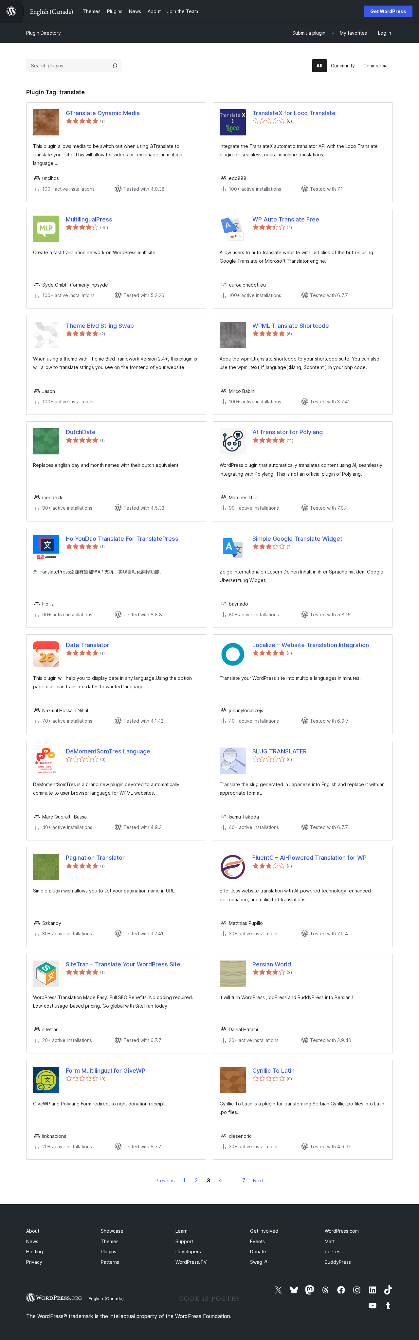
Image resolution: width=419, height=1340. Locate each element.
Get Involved (264, 1231)
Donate (258, 1251)
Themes (109, 1241)
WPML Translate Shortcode (290, 325)
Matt (330, 1241)
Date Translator (87, 645)
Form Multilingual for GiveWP (105, 1070)
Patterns (110, 1262)
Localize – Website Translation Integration (310, 645)
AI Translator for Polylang (287, 432)
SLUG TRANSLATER (279, 751)
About (32, 1231)
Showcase (112, 1231)
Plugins (108, 1251)
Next (258, 1180)
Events (257, 1241)
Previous (165, 1180)
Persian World (271, 964)
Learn (181, 1231)
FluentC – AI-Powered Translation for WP (309, 857)
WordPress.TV (191, 1262)
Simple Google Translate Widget (297, 538)
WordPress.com (342, 1231)
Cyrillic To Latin (273, 1070)
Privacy (34, 1262)
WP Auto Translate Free (285, 219)
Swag (259, 1262)
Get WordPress (388, 11)
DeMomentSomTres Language (108, 751)
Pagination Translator (95, 857)
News (32, 1241)
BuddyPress (338, 1262)
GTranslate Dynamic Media (103, 113)
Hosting (34, 1251)
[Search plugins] (114, 65)
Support (184, 1241)
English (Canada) (106, 1298)
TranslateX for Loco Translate (294, 113)
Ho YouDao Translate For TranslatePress (122, 538)
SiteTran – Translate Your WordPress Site (123, 964)
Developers (188, 1251)
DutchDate (81, 432)
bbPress (334, 1251)
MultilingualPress (89, 219)
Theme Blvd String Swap (100, 325)
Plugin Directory (43, 33)
